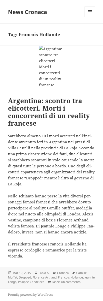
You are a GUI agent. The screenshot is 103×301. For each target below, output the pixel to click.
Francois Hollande (70, 277)
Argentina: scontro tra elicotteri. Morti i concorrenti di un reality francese (49, 112)
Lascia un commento (66, 282)
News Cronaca (27, 12)
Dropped (25, 277)
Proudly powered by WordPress (30, 294)
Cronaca (63, 273)
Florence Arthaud (44, 277)
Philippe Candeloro (31, 282)
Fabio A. (44, 273)
